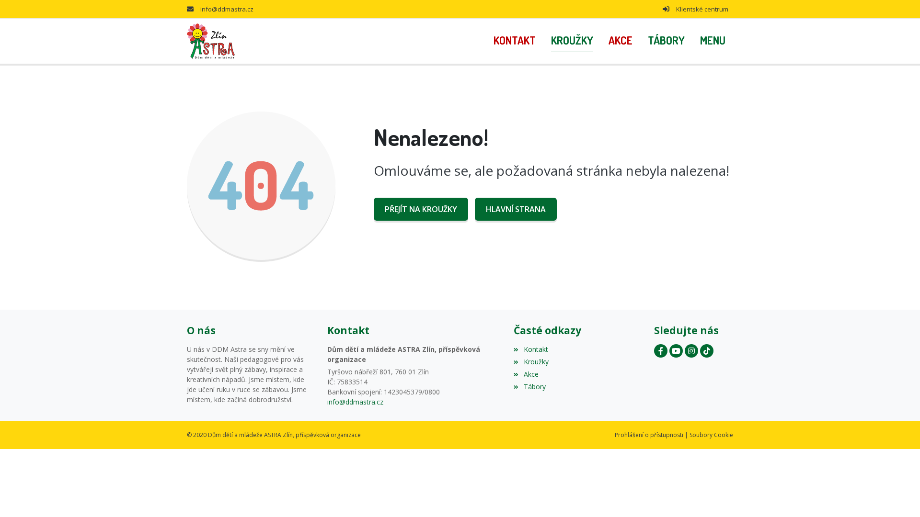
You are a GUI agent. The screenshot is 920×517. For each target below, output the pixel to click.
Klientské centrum (702, 9)
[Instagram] (691, 351)
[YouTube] (676, 351)
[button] (712, 41)
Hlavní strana (516, 209)
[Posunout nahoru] (898, 495)
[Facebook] (660, 351)
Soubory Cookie (711, 435)
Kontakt (536, 349)
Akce (531, 374)
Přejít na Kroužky (421, 209)
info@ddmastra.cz (226, 9)
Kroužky (536, 361)
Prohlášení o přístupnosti (649, 435)
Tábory (534, 386)
